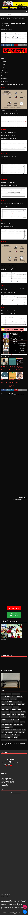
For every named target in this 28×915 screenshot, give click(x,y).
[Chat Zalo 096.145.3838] (25, 912)
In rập (3, 714)
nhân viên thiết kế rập (7, 722)
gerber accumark (20, 704)
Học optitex (13, 712)
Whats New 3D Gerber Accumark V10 (4, 381)
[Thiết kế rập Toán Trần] (14, 9)
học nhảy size (5, 712)
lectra (14, 714)
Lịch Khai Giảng (14, 608)
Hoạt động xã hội (16, 709)
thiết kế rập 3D (5, 734)
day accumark (5, 699)
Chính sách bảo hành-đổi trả (8, 779)
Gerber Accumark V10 (7, 706)
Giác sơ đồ (16, 706)
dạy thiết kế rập (17, 701)
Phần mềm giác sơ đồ (7, 724)
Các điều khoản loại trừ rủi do (8, 782)
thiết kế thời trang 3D (7, 737)
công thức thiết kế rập (17, 696)
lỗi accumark (20, 714)
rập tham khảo (9, 732)
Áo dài (15, 737)
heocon (10, 29)
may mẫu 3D (23, 717)
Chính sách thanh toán (7, 778)
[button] (26, 11)
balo (3, 694)
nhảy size (16, 722)
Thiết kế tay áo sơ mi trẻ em (12, 368)
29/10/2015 (4, 29)
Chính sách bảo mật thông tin (8, 777)
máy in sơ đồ (5, 719)
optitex (22, 722)
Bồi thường (4, 784)
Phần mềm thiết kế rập (7, 727)
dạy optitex (13, 699)
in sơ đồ (9, 714)
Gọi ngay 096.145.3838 (14, 615)
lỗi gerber (4, 717)
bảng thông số (16, 694)
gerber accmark (11, 704)
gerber (3, 704)
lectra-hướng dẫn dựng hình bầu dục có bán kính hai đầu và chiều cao (12, 383)
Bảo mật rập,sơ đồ (6, 785)
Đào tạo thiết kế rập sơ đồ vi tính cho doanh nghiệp (14, 740)
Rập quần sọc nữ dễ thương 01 (4, 368)
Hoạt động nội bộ (6, 709)
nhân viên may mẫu (14, 719)
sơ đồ (15, 732)
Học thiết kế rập (21, 712)
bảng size (8, 694)
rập (3, 732)
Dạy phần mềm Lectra (7, 701)
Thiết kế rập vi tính (15, 734)
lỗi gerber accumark (13, 717)
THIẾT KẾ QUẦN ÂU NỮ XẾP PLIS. (19, 368)
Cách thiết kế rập (6, 696)
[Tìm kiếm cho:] (14, 14)
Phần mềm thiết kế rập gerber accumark (11, 729)
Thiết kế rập (21, 732)
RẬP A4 (23, 729)
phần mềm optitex (18, 724)
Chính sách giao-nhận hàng (8, 781)
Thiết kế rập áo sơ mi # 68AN (19, 381)
